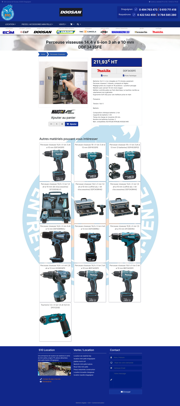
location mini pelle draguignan (84, 359)
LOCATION (9, 24)
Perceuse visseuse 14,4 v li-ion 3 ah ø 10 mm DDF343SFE (55, 146)
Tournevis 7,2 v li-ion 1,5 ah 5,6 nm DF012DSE (55, 306)
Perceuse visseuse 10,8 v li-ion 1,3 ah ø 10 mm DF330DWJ (124, 227)
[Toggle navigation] (72, 24)
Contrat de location (98, 403)
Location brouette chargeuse (84, 372)
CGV (89, 403)
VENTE (62, 24)
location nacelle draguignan (83, 375)
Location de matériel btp (82, 356)
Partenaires (46, 382)
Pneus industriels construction (84, 369)
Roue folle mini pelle (81, 367)
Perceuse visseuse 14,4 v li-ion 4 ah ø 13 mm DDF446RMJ (90, 227)
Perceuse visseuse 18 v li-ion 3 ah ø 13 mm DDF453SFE (90, 146)
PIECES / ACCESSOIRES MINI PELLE (37, 24)
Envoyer (126, 392)
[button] (42, 83)
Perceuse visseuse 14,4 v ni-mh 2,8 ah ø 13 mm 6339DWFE (55, 266)
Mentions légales (81, 403)
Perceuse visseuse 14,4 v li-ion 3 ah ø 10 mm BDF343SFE (90, 266)
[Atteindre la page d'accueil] (7, 12)
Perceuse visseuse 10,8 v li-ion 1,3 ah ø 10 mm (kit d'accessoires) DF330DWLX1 (55, 187)
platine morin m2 (80, 361)
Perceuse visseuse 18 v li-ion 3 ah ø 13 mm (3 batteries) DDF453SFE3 (125, 146)
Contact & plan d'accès (51, 379)
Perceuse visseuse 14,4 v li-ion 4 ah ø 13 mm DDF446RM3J (55, 227)
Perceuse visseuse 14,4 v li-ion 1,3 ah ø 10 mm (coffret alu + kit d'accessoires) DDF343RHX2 (90, 187)
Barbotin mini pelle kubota (83, 364)
